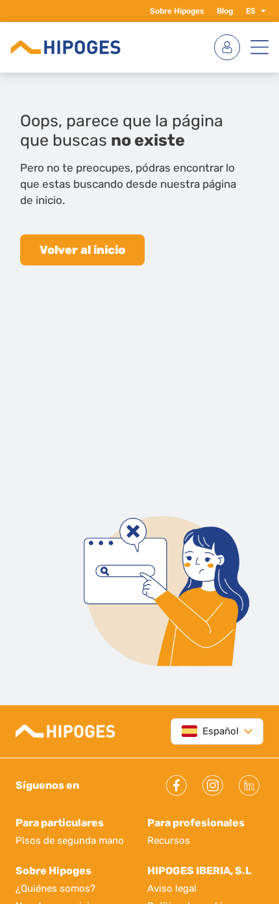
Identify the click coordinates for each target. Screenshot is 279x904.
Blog (225, 11)
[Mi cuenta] (227, 47)
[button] (261, 11)
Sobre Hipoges (177, 11)
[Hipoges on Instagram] (213, 785)
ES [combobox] (251, 11)
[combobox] (210, 731)
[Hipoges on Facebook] (176, 785)
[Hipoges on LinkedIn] (249, 785)
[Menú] (259, 47)
